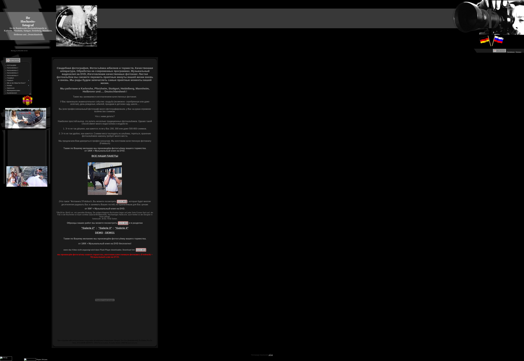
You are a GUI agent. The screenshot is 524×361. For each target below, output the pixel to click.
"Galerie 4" (121, 228)
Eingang (518, 52)
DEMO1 (110, 232)
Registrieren (511, 52)
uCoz (270, 355)
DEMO (99, 232)
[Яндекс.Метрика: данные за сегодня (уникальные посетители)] (41, 360)
